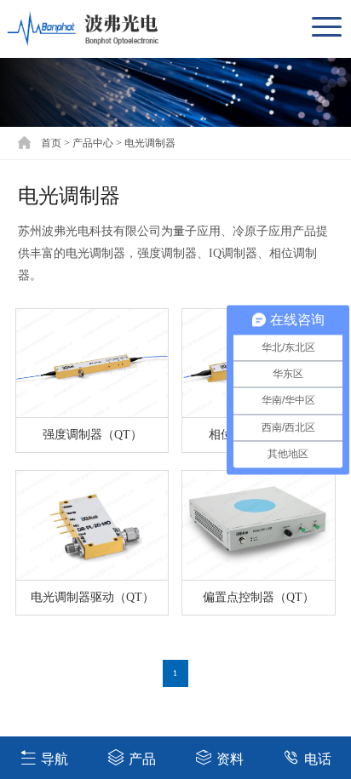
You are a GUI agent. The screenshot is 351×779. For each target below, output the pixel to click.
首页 (51, 143)
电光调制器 (150, 143)
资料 (230, 759)
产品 (142, 759)
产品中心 (92, 143)
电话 (317, 759)
